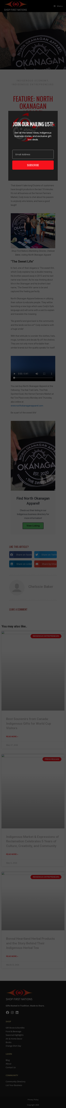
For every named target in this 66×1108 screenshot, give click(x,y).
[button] (53, 124)
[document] (33, 554)
